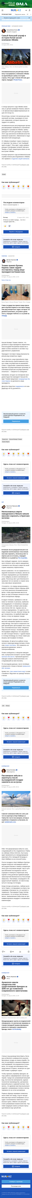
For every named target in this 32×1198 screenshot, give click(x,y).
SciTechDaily (16, 1029)
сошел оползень (10, 645)
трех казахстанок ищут (18, 671)
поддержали (19, 386)
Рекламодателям (16, 1186)
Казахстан (11, 256)
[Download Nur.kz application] (16, 4)
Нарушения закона (20, 14)
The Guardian (22, 558)
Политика (4, 256)
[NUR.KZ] (16, 10)
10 (13, 921)
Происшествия (6, 14)
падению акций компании (20, 159)
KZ (26, 10)
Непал (7, 705)
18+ (3, 705)
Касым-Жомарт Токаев (15, 439)
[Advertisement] (16, 93)
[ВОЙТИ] (29, 10)
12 (18, 921)
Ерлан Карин (5, 441)
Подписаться (16, 421)
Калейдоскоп (5, 766)
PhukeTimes (18, 80)
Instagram (17, 247)
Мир (3, 502)
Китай (3, 174)
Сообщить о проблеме (16, 1181)
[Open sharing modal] (20, 951)
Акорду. (4, 315)
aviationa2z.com (10, 822)
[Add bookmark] (28, 951)
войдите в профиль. (10, 212)
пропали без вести (8, 657)
